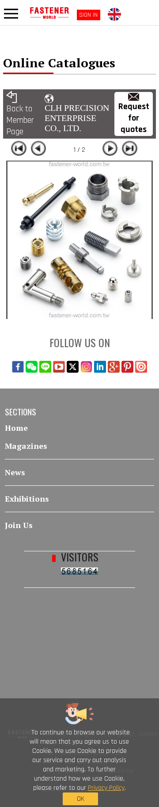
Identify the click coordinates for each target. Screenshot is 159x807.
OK (80, 798)
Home (16, 428)
